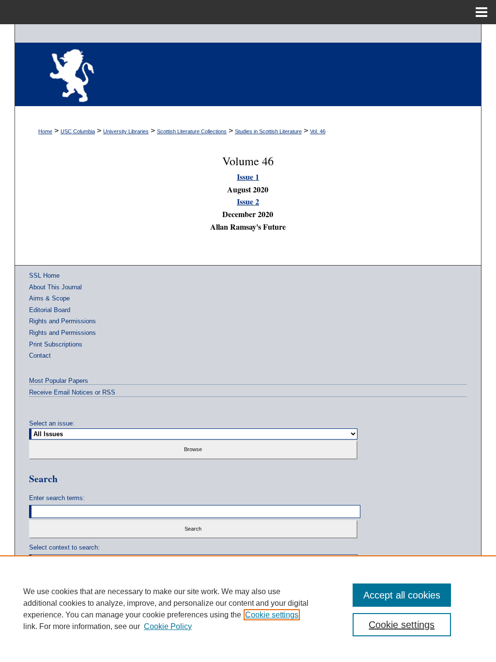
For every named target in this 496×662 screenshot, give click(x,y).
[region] (248, 608)
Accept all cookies (401, 595)
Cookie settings (271, 615)
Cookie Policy (168, 626)
